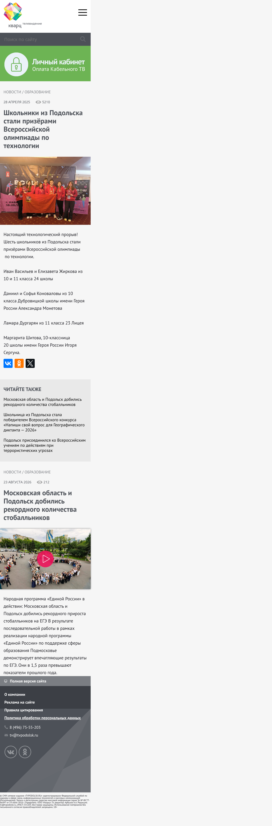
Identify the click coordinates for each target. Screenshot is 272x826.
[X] (30, 363)
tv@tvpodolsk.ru (24, 735)
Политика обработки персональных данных (42, 717)
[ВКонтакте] (8, 363)
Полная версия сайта (28, 681)
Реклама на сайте (19, 702)
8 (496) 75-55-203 (25, 727)
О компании (14, 694)
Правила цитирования (23, 710)
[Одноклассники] (19, 363)
